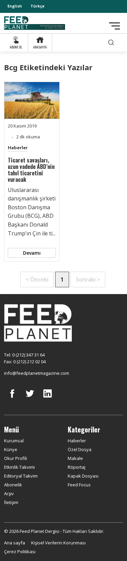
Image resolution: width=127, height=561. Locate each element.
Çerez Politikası (20, 551)
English (14, 5)
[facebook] (12, 398)
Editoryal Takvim (21, 476)
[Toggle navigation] (114, 26)
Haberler (18, 147)
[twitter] (30, 398)
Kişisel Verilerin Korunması (58, 543)
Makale (75, 458)
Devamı (32, 253)
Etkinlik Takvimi (19, 467)
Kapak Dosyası (83, 476)
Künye (10, 449)
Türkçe (37, 5)
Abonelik (13, 485)
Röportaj (76, 467)
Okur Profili (15, 458)
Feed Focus (79, 485)
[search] (111, 43)
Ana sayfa (14, 543)
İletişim (11, 502)
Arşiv (9, 493)
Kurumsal (14, 441)
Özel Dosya (79, 449)
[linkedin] (47, 398)
